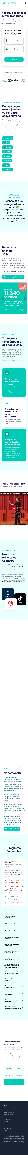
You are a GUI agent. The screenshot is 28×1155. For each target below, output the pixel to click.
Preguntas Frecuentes (9, 1112)
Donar (5, 1130)
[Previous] (2, 298)
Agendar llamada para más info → (13, 360)
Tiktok (16, 567)
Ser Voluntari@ (7, 1128)
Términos (6, 1114)
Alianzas (6, 1110)
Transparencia (7, 1119)
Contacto (6, 1121)
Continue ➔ (14, 59)
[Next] (25, 298)
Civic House (22, 567)
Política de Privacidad (9, 1117)
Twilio (12, 567)
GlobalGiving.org (12, 65)
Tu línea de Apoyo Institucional (11, 1107)
